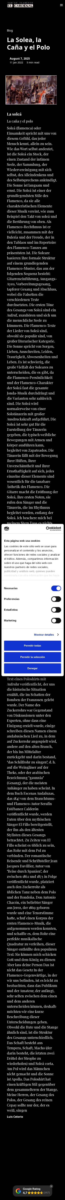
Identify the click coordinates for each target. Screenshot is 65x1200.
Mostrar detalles (44, 634)
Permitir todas (32, 645)
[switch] (56, 599)
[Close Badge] (51, 1186)
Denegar (32, 668)
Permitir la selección (32, 657)
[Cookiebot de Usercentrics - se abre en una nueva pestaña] (46, 528)
